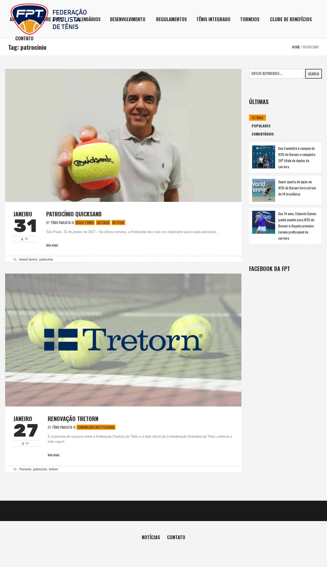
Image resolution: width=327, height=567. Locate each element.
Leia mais (52, 245)
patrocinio (46, 259)
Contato (176, 537)
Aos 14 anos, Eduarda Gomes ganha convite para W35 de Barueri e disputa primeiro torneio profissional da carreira (297, 226)
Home (296, 47)
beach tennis (28, 259)
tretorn (53, 469)
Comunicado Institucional (96, 427)
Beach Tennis (85, 222)
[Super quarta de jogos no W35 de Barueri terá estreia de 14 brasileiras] (263, 189)
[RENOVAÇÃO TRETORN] (123, 339)
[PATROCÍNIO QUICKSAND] (123, 134)
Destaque (103, 222)
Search (313, 73)
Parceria (25, 469)
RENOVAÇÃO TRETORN (73, 418)
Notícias (118, 222)
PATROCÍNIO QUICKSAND (74, 214)
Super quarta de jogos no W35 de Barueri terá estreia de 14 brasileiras (297, 187)
